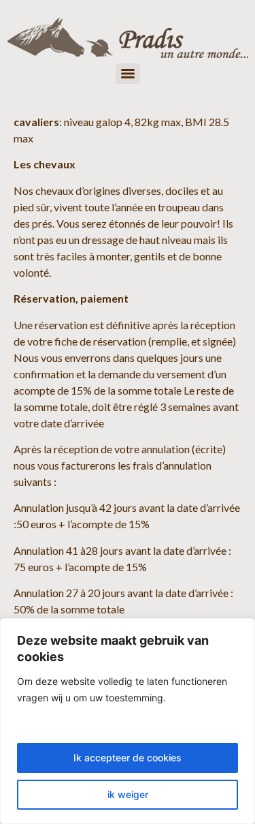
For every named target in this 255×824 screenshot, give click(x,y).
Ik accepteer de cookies (127, 757)
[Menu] (128, 73)
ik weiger (127, 794)
